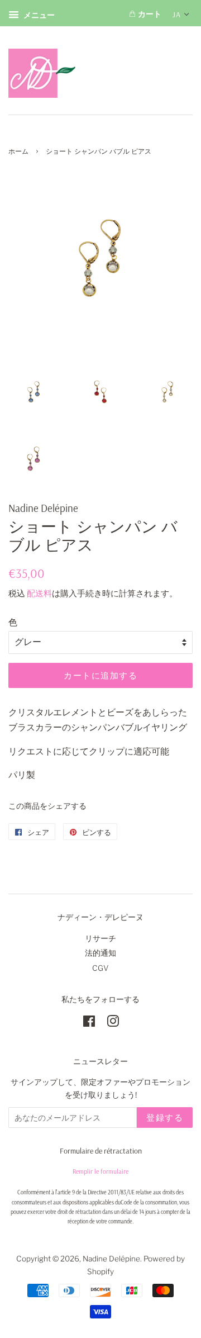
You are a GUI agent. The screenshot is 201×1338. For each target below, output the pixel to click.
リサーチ (100, 938)
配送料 (39, 594)
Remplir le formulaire (100, 1171)
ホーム (18, 151)
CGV (100, 968)
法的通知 (100, 952)
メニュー (38, 15)
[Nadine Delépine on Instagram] (113, 1023)
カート (148, 14)
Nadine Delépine (111, 1258)
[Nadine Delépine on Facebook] (89, 1023)
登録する (164, 1117)
